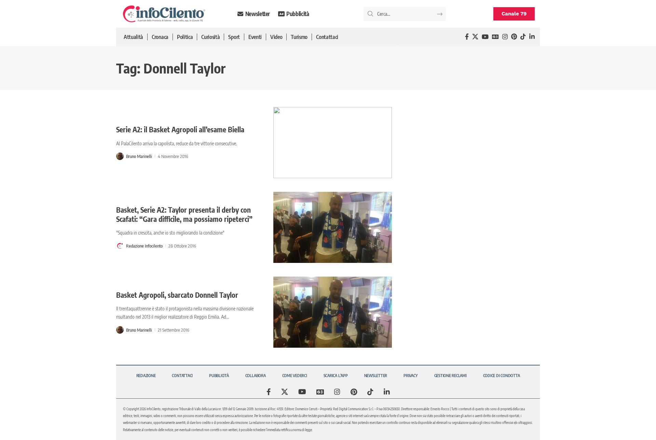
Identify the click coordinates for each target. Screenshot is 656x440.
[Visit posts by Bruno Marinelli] (120, 156)
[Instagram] (505, 36)
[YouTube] (485, 36)
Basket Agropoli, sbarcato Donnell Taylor (177, 294)
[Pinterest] (514, 36)
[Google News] (495, 36)
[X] (475, 36)
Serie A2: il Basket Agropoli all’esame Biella (180, 129)
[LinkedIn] (532, 36)
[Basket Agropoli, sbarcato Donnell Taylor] (332, 312)
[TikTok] (523, 36)
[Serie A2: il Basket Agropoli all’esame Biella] (332, 142)
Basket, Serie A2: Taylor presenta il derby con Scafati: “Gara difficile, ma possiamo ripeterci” (184, 214)
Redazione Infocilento (144, 246)
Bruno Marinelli (139, 156)
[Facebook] (466, 36)
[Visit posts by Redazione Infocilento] (120, 246)
